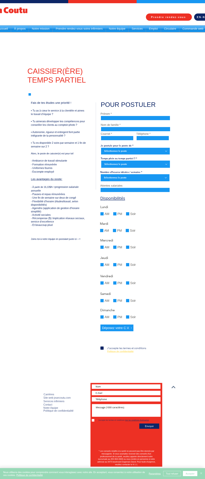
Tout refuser (172, 473)
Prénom (105, 113)
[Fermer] (201, 473)
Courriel (105, 134)
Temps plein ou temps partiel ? (118, 158)
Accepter (190, 473)
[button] (117, 327)
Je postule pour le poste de (116, 145)
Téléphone (142, 134)
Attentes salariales (111, 185)
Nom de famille (110, 125)
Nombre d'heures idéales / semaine (120, 172)
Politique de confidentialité (29, 475)
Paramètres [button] (155, 473)
